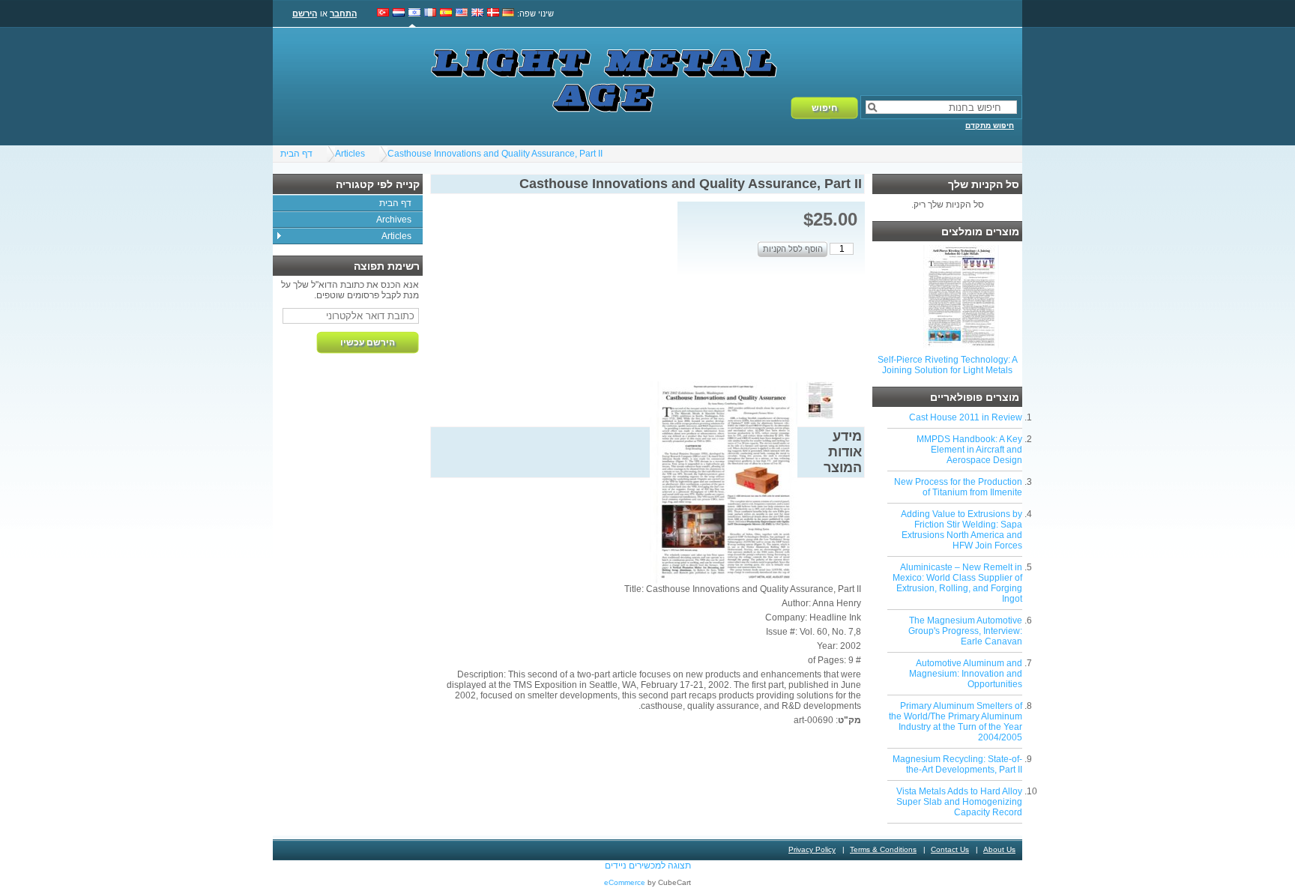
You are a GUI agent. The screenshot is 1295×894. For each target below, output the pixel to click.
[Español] (446, 13)
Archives (393, 219)
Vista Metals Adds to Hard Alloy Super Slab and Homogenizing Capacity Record (959, 802)
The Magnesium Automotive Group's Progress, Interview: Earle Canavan (965, 631)
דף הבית (296, 153)
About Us (999, 849)
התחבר (343, 13)
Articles (350, 153)
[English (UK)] (477, 13)
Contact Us (950, 849)
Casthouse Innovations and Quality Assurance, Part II (495, 153)
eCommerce (624, 882)
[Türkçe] (383, 13)
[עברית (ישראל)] (414, 13)
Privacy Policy (812, 849)
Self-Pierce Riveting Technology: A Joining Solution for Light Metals (948, 364)
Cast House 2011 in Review (965, 417)
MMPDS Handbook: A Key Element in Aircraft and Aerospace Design (969, 449)
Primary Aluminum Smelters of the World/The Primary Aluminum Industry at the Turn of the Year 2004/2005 (955, 722)
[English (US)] (461, 13)
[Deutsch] (508, 13)
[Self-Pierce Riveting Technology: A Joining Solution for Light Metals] (961, 345)
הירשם (304, 13)
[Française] (430, 13)
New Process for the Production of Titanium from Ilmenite (958, 487)
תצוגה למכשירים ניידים (648, 865)
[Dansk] (493, 13)
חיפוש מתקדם (989, 125)
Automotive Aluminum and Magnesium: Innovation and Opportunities (965, 673)
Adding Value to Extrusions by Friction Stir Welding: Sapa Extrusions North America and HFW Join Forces (961, 530)
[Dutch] (398, 13)
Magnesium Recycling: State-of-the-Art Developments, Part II (957, 764)
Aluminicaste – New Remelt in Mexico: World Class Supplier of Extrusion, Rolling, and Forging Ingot (957, 583)
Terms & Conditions (883, 849)
